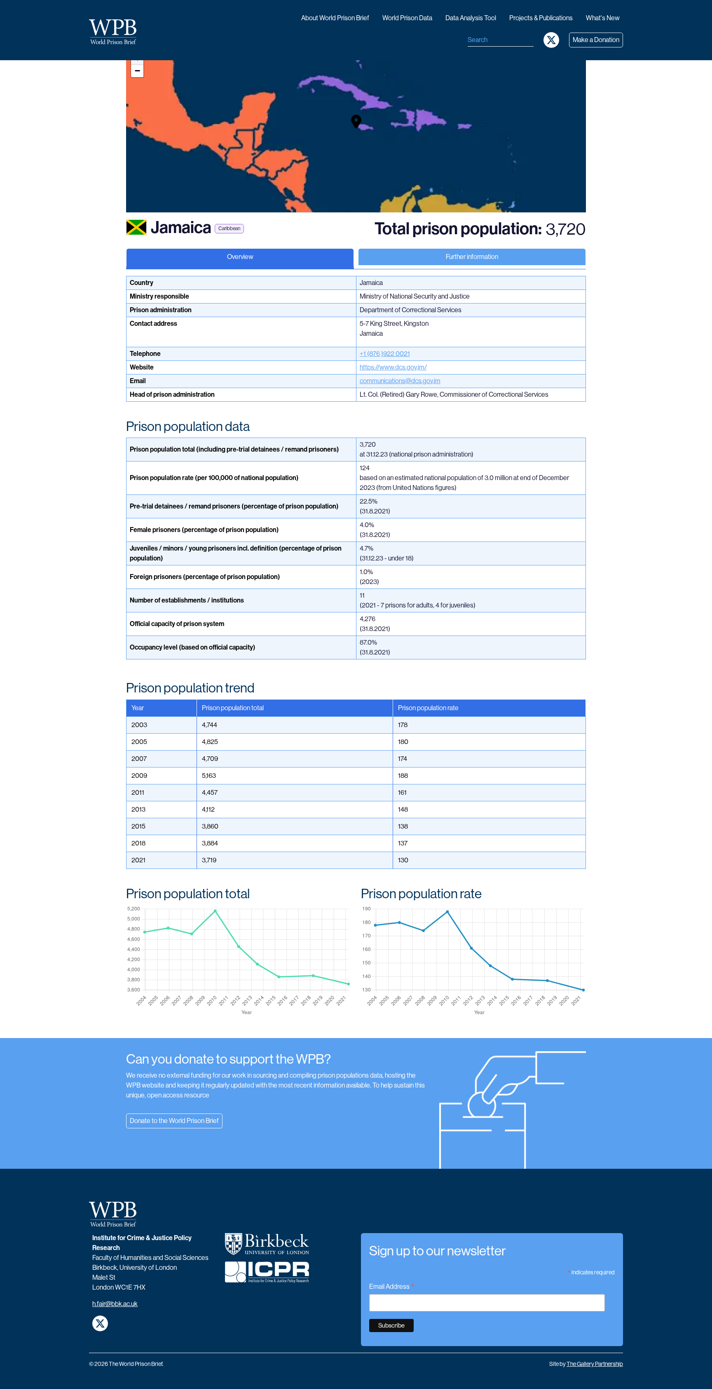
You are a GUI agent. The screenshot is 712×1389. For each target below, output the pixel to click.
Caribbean (229, 228)
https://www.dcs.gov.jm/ (393, 367)
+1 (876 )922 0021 (385, 354)
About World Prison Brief (335, 18)
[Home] (116, 31)
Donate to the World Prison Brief (174, 1121)
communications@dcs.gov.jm (400, 381)
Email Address (392, 1287)
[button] (356, 121)
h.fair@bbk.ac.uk (115, 1304)
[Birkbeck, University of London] (267, 1247)
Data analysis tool (470, 18)
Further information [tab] (472, 257)
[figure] (238, 961)
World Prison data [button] (407, 18)
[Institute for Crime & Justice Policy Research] (267, 1276)
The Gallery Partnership (595, 1364)
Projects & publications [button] (541, 18)
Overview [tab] (240, 257)
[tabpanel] (356, 657)
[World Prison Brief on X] (551, 40)
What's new (603, 18)
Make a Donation (596, 40)
